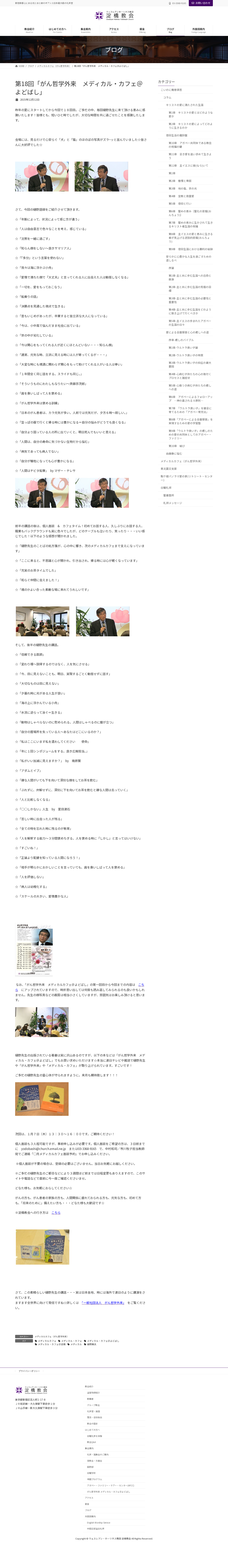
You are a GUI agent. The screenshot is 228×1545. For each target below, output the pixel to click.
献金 (87, 1503)
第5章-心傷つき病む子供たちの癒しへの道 (190, 387)
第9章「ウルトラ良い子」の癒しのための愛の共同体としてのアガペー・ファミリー (191, 434)
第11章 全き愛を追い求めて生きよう (190, 156)
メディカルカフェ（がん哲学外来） (52, 1336)
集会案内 (89, 1448)
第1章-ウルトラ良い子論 (183, 347)
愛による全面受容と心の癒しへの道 (187, 332)
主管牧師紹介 (93, 1392)
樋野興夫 (91, 1344)
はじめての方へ (92, 1429)
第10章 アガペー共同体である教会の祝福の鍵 (190, 144)
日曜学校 (91, 1472)
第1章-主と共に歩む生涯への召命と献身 (190, 277)
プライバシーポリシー (29, 1370)
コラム (167, 97)
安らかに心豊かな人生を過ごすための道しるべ (188, 258)
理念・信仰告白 (94, 1417)
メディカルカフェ (47, 1340)
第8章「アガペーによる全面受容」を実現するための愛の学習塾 (191, 421)
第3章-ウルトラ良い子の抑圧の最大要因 (190, 364)
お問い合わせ (202, 3)
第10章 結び (177, 446)
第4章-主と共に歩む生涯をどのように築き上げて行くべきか (190, 311)
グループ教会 (93, 1405)
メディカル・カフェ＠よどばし (103, 1340)
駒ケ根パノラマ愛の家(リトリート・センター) (187, 478)
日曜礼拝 (166, 487)
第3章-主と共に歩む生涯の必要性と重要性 (190, 300)
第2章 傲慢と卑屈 (180, 180)
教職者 (90, 1398)
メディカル (76, 1344)
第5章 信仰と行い (180, 203)
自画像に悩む (174, 453)
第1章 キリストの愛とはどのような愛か (191, 114)
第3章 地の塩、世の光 (183, 188)
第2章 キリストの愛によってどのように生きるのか (191, 125)
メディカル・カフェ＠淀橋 (52, 1344)
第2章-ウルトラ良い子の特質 (186, 355)
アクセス (89, 1497)
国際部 (90, 1466)
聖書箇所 (168, 495)
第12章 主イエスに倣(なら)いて (188, 165)
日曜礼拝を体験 (94, 1435)
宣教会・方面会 (94, 1460)
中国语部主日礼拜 (95, 1528)
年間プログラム (94, 1479)
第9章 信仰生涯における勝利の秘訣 (191, 249)
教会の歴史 (92, 1423)
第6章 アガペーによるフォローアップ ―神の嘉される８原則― (191, 398)
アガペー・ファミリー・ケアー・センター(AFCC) (110, 1485)
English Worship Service (98, 1522)
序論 (171, 268)
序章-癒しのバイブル (181, 340)
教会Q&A (91, 1441)
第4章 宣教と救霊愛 (181, 196)
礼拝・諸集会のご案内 (97, 1454)
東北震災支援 (169, 468)
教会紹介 (89, 1386)
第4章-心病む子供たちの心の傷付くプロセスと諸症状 (190, 376)
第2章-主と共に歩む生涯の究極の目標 (190, 288)
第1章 (172, 173)
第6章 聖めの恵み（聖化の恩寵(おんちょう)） (190, 213)
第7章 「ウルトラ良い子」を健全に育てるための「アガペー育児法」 (190, 410)
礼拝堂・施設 (93, 1411)
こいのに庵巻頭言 (171, 89)
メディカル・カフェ (71, 1340)
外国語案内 (90, 1516)
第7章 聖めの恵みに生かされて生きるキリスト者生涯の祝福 (191, 224)
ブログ (88, 1510)
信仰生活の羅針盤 (176, 135)
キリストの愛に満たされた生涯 (184, 105)
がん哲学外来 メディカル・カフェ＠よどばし (108, 1491)
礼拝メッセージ (172, 503)
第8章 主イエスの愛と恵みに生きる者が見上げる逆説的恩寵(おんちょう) (191, 237)
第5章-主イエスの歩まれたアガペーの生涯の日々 (190, 322)
